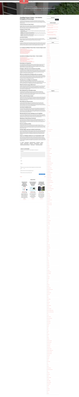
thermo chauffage (49, 377)
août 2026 (48, 44)
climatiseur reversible (49, 204)
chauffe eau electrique (49, 185)
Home (27, 6)
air (28, 6)
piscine (48, 300)
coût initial (42, 142)
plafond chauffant (49, 305)
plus (47, 313)
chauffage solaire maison (49, 180)
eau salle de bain (49, 220)
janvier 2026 (48, 55)
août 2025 (48, 63)
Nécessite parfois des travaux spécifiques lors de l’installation (26, 58)
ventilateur (48, 388)
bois (47, 132)
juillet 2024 (48, 84)
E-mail (21, 160)
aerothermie (48, 105)
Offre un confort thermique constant (24, 53)
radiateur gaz (48, 345)
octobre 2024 (48, 79)
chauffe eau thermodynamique (50, 188)
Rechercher (53, 17)
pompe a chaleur (49, 316)
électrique (48, 228)
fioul (47, 233)
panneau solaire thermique (50, 289)
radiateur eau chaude (49, 340)
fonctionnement (31, 143)
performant (48, 294)
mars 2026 (48, 52)
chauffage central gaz (49, 164)
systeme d (48, 372)
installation (48, 252)
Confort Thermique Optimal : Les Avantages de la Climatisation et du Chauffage (24, 184)
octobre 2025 (48, 60)
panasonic (48, 284)
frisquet (48, 236)
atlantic (48, 126)
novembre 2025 (49, 58)
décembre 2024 (49, 76)
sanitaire (48, 358)
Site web (21, 163)
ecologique (48, 222)
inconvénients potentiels (36, 143)
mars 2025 (48, 71)
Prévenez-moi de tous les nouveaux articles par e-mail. (26, 172)
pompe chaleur (48, 321)
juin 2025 (48, 66)
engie (48, 230)
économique (21, 143)
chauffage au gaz (49, 158)
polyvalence (41, 143)
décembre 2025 (49, 57)
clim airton (48, 193)
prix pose (48, 334)
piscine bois (48, 302)
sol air (48, 364)
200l (47, 97)
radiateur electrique (49, 342)
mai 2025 (48, 68)
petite (48, 297)
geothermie (48, 246)
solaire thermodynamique (50, 369)
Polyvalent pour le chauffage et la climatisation (25, 51)
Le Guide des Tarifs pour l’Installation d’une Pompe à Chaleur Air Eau (41, 184)
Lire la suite (24, 199)
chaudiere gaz (48, 150)
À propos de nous (29, 1)
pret (47, 329)
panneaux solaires (49, 292)
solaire (48, 366)
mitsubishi (48, 270)
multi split (48, 276)
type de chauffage (49, 382)
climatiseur (48, 201)
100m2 (48, 92)
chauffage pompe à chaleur (32, 142)
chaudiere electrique (49, 148)
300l (47, 102)
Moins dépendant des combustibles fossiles (25, 52)
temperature (48, 374)
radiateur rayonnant (49, 348)
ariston (48, 124)
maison (48, 260)
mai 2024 (48, 87)
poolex (48, 326)
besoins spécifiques (27, 142)
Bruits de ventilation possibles (23, 60)
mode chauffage (49, 273)
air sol (48, 113)
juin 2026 (48, 47)
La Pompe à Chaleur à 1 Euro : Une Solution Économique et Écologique (33, 184)
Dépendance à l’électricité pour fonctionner (25, 59)
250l (47, 100)
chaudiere (48, 145)
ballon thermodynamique (49, 129)
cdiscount (48, 137)
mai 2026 (48, 49)
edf (47, 225)
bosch (48, 134)
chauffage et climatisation (50, 169)
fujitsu (48, 238)
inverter (48, 254)
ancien (48, 121)
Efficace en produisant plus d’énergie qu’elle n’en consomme (26, 50)
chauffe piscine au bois (49, 190)
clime (48, 206)
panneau (48, 286)
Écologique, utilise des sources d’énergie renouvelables (26, 49)
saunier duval (48, 361)
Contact (33, 1)
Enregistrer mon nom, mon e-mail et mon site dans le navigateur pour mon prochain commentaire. (31, 167)
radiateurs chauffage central (50, 350)
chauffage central (49, 161)
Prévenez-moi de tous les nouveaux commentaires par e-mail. (27, 170)
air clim (48, 110)
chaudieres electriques (49, 153)
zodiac (48, 393)
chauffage (30, 6)
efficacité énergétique (26, 143)
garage (48, 241)
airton (48, 116)
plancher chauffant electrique (50, 310)
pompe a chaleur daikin (49, 318)
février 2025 (48, 73)
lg (47, 257)
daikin (48, 209)
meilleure (48, 265)
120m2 (48, 94)
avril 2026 (48, 50)
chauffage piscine (49, 174)
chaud (48, 142)
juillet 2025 (48, 65)
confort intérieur (38, 142)
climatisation (48, 198)
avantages (23, 142)
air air (48, 108)
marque (48, 262)
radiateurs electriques (49, 353)
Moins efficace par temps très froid (24, 57)
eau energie (48, 217)
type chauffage (48, 380)
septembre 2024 (49, 81)
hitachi (48, 249)
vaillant (48, 385)
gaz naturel (48, 244)
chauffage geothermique (49, 172)
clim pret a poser (49, 196)
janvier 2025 (48, 74)
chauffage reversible (49, 177)
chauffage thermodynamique (50, 182)
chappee (48, 140)
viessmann (48, 390)
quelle (48, 337)
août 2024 (48, 82)
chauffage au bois (49, 156)
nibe (47, 281)
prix (47, 332)
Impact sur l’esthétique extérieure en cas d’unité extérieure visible (27, 61)
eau (47, 214)
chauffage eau (48, 166)
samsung (48, 356)
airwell (48, 118)
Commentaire (22, 151)
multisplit (48, 278)
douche (48, 212)
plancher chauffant (49, 308)
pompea (48, 324)
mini (47, 268)
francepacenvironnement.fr (24, 2)
